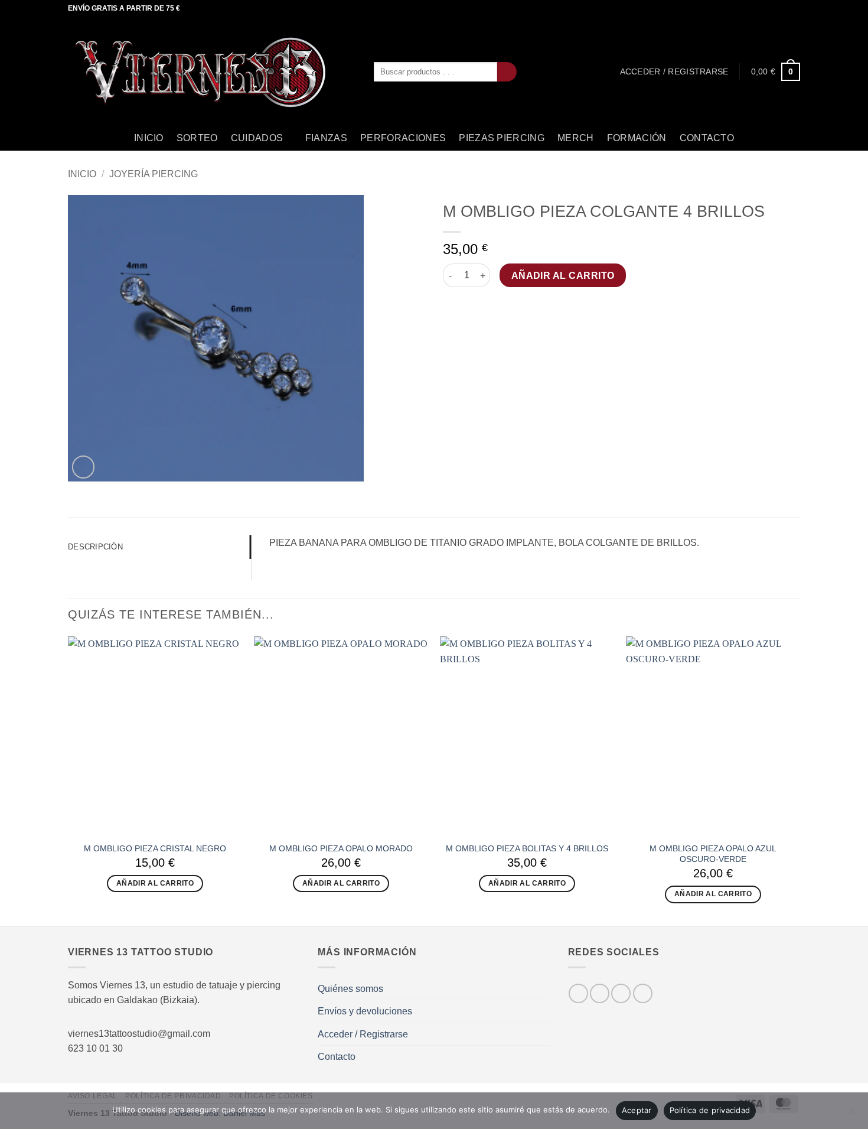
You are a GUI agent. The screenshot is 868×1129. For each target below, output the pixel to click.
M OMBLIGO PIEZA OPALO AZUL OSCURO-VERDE (713, 854)
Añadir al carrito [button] (155, 883)
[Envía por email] (479, 307)
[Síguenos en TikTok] (783, 9)
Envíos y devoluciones (365, 1011)
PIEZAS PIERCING (501, 138)
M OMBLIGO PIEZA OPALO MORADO (341, 848)
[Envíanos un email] (794, 9)
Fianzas (326, 138)
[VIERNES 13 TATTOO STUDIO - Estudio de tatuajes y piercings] (212, 71)
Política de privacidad (710, 1110)
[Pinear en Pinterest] (493, 307)
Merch (575, 138)
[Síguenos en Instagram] (771, 9)
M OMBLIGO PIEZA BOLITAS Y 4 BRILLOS (527, 848)
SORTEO (197, 138)
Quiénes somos (350, 989)
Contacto (707, 138)
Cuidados (257, 138)
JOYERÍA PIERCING (153, 174)
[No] (852, 1114)
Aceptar (637, 1110)
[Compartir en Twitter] (464, 307)
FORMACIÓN (637, 138)
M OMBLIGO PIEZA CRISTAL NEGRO (155, 848)
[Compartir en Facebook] (450, 307)
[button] (674, 71)
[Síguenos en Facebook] (760, 9)
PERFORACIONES (403, 138)
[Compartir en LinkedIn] (508, 307)
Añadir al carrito (563, 276)
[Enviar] (507, 72)
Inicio (149, 138)
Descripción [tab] (95, 546)
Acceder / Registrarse (363, 1034)
